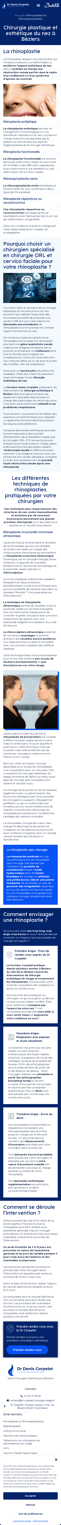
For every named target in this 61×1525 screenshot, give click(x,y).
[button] (56, 1459)
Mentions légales (40, 1521)
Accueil (19, 15)
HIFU (6, 1448)
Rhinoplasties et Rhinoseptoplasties (23, 1421)
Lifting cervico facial (14, 1430)
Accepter (30, 1495)
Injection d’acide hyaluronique (20, 1453)
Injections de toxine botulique (20, 1435)
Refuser (30, 1504)
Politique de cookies (22, 1521)
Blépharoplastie (12, 1426)
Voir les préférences (30, 1513)
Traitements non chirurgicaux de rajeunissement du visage (21, 1442)
